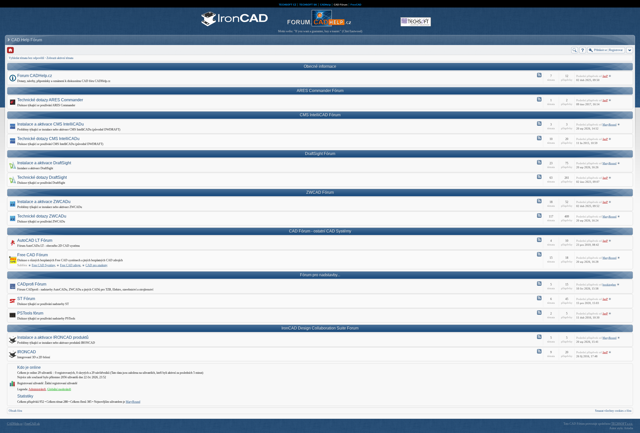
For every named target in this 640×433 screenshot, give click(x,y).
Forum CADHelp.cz (34, 76)
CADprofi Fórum (31, 284)
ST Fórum (26, 298)
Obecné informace (320, 66)
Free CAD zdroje (70, 265)
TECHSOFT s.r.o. (622, 424)
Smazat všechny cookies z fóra (613, 410)
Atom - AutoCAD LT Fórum (539, 240)
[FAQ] (582, 50)
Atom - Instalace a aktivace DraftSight (539, 162)
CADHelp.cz (14, 424)
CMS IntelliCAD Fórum (320, 115)
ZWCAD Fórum (320, 192)
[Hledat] (574, 50)
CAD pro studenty (97, 265)
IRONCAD (26, 352)
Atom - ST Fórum (539, 298)
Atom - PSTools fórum (539, 312)
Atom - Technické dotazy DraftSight (539, 176)
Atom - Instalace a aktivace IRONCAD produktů (539, 336)
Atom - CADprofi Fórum (539, 283)
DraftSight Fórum (320, 154)
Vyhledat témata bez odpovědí (26, 58)
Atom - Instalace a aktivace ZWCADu (539, 201)
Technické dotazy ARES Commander (50, 100)
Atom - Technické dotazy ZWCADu (539, 215)
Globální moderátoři (59, 389)
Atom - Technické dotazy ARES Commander (539, 99)
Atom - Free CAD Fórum (539, 254)
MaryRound (609, 124)
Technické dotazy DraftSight (42, 177)
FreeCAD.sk (32, 424)
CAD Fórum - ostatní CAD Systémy (320, 231)
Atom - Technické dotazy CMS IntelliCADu (539, 138)
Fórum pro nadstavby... (320, 275)
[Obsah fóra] (10, 50)
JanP (605, 76)
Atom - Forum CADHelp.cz (539, 75)
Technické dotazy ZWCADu (41, 216)
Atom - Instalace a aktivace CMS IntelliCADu (539, 123)
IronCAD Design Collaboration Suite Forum (320, 328)
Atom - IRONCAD (539, 351)
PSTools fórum (30, 313)
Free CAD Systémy (43, 265)
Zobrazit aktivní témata (59, 58)
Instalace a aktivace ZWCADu (43, 202)
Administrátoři (37, 389)
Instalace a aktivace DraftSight (44, 163)
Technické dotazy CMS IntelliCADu (48, 138)
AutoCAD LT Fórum (34, 240)
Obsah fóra (15, 410)
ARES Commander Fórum (320, 90)
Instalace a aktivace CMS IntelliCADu (50, 124)
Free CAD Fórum (32, 255)
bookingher (609, 284)
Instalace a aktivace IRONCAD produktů (52, 337)
